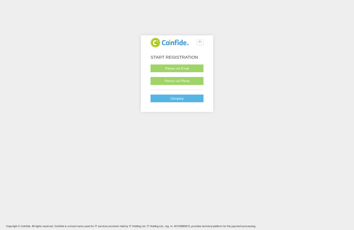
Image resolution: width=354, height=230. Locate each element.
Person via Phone (177, 80)
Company (177, 98)
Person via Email (177, 68)
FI (200, 42)
